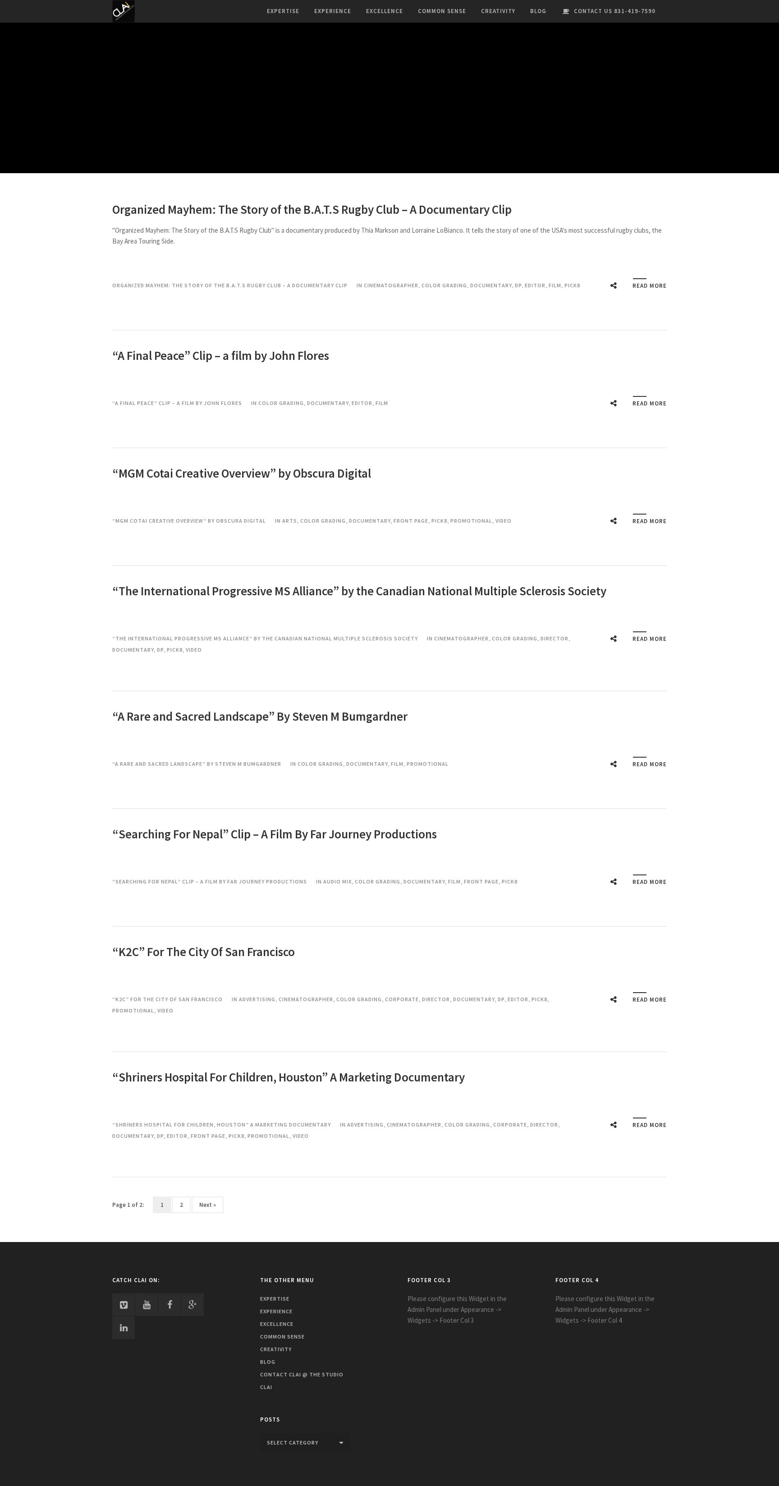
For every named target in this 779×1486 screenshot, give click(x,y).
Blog (538, 11)
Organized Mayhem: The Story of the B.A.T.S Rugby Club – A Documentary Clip (312, 209)
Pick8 (572, 285)
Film (555, 285)
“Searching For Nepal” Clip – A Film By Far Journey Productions (274, 834)
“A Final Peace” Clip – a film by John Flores (220, 355)
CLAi (266, 1387)
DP (518, 285)
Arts (289, 520)
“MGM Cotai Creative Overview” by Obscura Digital (241, 473)
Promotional (471, 520)
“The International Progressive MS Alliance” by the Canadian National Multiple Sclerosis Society (359, 590)
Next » (207, 1205)
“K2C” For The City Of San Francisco (203, 951)
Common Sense (442, 11)
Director (554, 638)
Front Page (411, 520)
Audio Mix (337, 881)
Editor (535, 285)
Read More (649, 286)
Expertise (283, 11)
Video (503, 520)
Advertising (257, 999)
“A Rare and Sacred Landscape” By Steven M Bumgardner (260, 716)
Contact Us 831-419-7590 (614, 11)
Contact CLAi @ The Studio (302, 1374)
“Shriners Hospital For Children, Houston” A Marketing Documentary (288, 1077)
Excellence (384, 11)
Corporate (402, 999)
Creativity (498, 11)
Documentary (491, 285)
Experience (332, 11)
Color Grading (444, 285)
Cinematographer (391, 285)
